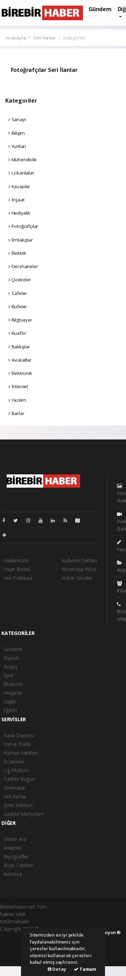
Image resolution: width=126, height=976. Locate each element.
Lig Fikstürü (16, 770)
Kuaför (18, 333)
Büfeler (18, 306)
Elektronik (21, 373)
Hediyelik (20, 213)
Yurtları (18, 146)
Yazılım (18, 400)
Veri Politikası (18, 578)
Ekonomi (13, 684)
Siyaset (11, 658)
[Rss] (68, 520)
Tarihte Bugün (19, 779)
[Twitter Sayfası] (18, 520)
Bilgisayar (21, 320)
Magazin (13, 692)
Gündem (100, 9)
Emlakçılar (21, 240)
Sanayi (18, 119)
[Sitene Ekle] (7, 535)
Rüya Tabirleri (18, 865)
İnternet (19, 386)
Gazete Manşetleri (24, 814)
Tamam (87, 969)
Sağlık (10, 701)
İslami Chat (116, 968)
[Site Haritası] (80, 520)
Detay (58, 969)
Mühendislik (23, 159)
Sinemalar (14, 787)
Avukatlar (20, 360)
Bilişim (17, 133)
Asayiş (11, 666)
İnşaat (17, 200)
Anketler (12, 847)
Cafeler (18, 293)
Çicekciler (20, 279)
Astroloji (13, 874)
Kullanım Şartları (79, 560)
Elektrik (18, 253)
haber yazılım (14, 950)
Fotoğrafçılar (24, 226)
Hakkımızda (16, 560)
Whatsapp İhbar (79, 569)
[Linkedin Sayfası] (56, 520)
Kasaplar (20, 186)
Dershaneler (24, 266)
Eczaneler (14, 761)
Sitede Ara (15, 839)
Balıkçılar (20, 346)
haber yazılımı (15, 936)
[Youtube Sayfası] (43, 520)
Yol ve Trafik (17, 744)
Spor (9, 675)
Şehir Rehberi (18, 805)
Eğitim (10, 710)
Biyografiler (16, 856)
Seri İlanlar (44, 38)
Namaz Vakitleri (21, 752)
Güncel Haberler (14, 968)
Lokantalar (22, 173)
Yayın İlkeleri (17, 569)
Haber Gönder (77, 578)
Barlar (17, 413)
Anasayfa (16, 38)
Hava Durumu (19, 735)
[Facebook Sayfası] (6, 520)
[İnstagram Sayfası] (31, 520)
